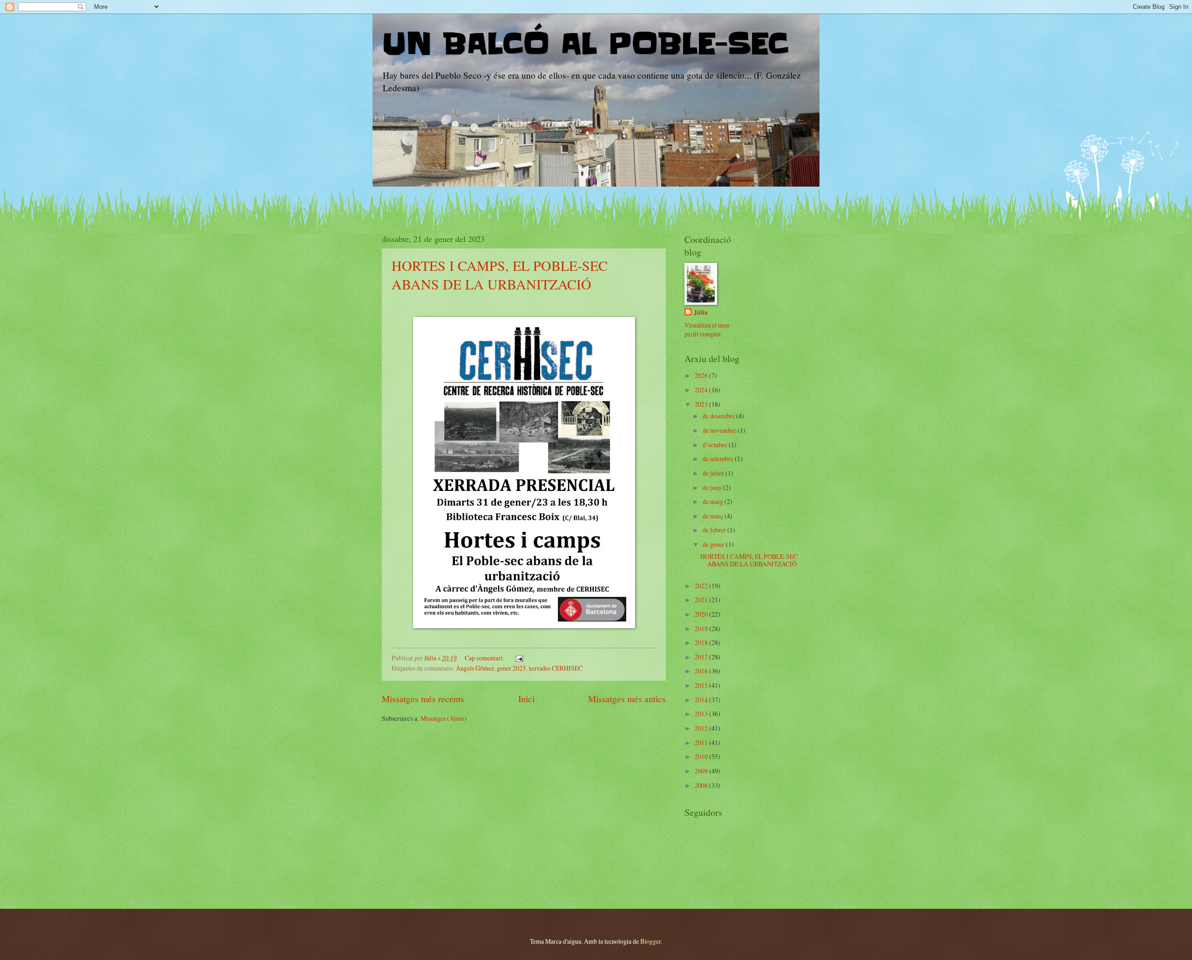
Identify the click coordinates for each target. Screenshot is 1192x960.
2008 (702, 785)
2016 (702, 670)
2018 (702, 642)
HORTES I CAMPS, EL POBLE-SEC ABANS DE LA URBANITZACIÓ (500, 274)
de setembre (719, 458)
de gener (714, 544)
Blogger (650, 941)
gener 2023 (511, 668)
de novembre (720, 430)
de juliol (714, 473)
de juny (713, 487)
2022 (702, 585)
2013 (702, 713)
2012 (702, 728)
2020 (702, 614)
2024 (702, 389)
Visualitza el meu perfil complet (706, 329)
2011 (702, 742)
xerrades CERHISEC (555, 668)
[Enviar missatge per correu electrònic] (518, 657)
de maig (714, 501)
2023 (702, 404)
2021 (702, 599)
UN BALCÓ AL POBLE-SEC (585, 44)
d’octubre (716, 444)
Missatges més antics (627, 699)
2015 (702, 685)
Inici (526, 699)
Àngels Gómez (475, 668)
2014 (702, 699)
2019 (702, 628)
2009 (702, 770)
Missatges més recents (423, 699)
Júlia (701, 312)
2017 (702, 656)
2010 (702, 756)
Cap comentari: (485, 657)
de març (714, 515)
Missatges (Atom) (443, 718)
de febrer (715, 529)
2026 (702, 375)
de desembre (719, 415)
